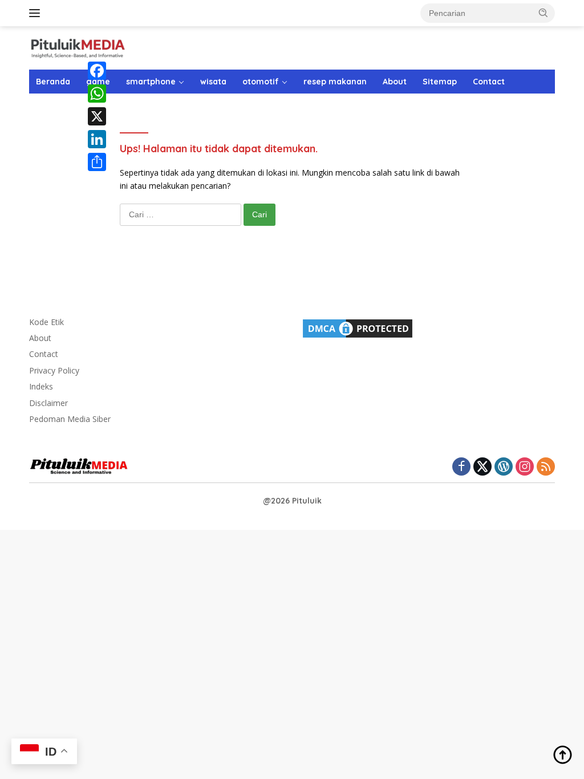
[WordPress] (503, 467)
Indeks (41, 386)
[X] (97, 116)
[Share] (97, 162)
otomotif (260, 81)
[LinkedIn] (97, 139)
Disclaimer (48, 402)
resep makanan (335, 81)
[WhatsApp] (97, 93)
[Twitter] (482, 467)
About (395, 81)
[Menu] (36, 13)
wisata (213, 81)
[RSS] (546, 467)
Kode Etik (46, 322)
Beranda (53, 81)
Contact (489, 81)
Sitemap (440, 81)
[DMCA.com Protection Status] (358, 327)
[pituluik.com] (77, 47)
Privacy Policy (54, 370)
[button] (543, 12)
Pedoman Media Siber (70, 418)
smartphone (151, 81)
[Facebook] (97, 70)
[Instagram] (525, 467)
